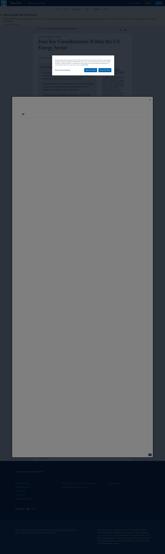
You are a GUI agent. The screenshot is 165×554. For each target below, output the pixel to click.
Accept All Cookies (105, 70)
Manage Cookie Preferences (62, 70)
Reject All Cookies (91, 70)
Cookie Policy (84, 65)
